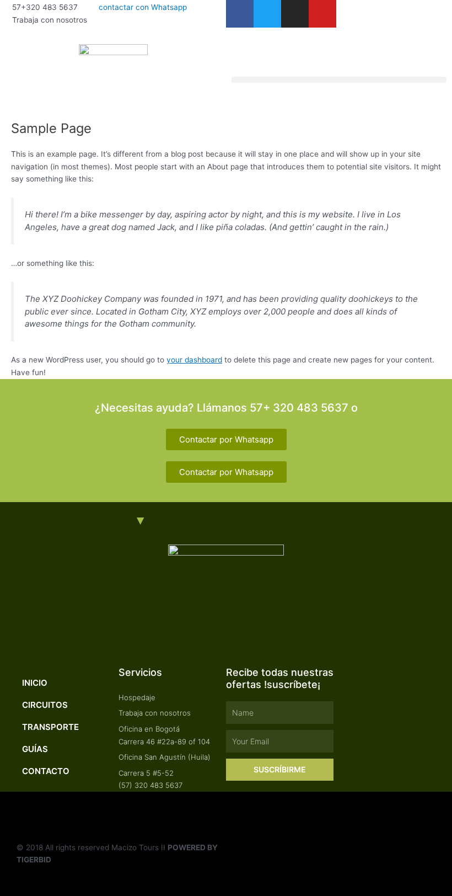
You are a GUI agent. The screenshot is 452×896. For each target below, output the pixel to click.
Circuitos (45, 705)
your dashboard (194, 359)
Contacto (45, 771)
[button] (339, 80)
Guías (35, 749)
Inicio (34, 683)
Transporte (50, 727)
